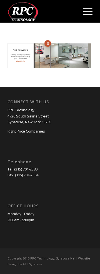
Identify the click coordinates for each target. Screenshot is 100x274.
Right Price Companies (26, 131)
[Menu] (84, 11)
